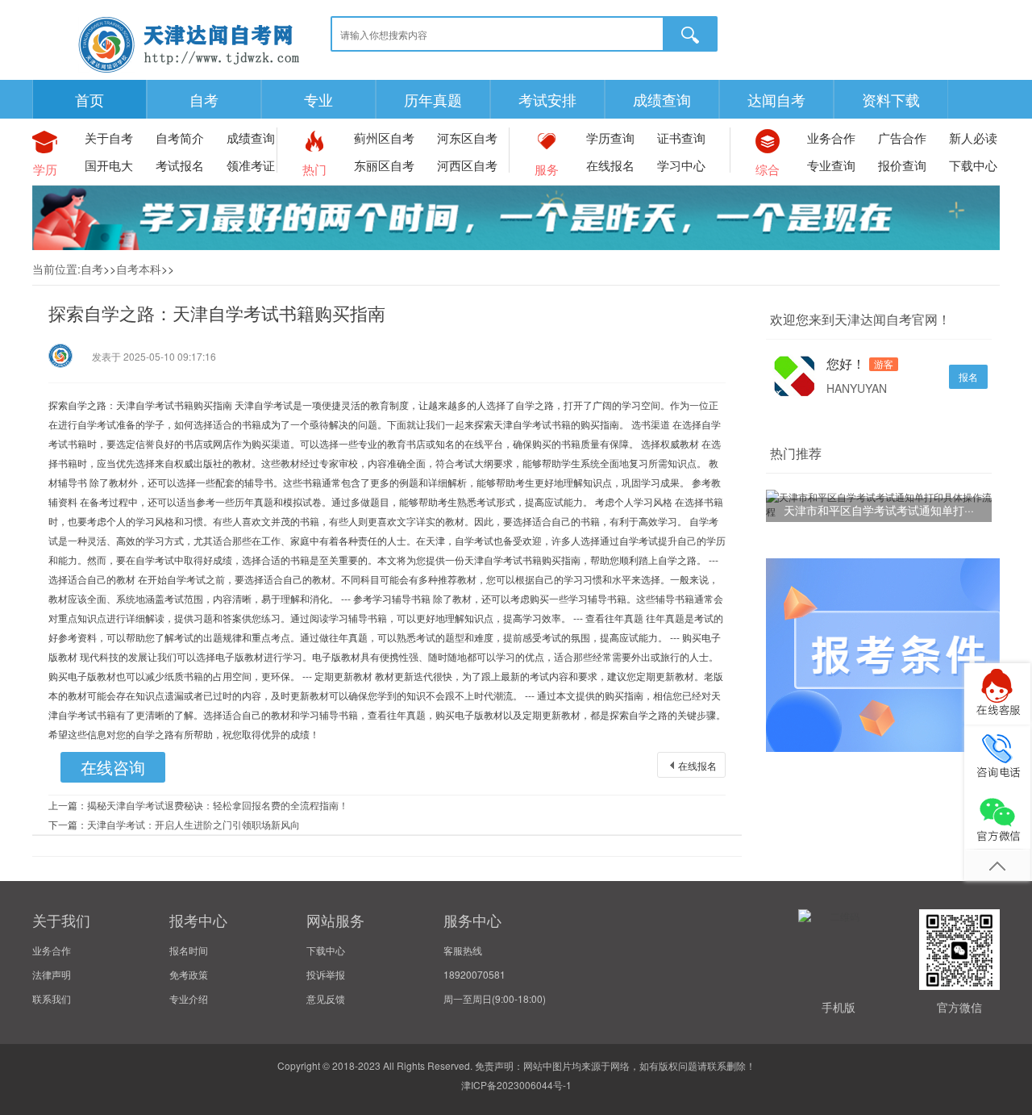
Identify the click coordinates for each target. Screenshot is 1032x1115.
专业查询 (831, 165)
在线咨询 (113, 767)
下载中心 (973, 165)
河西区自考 (467, 165)
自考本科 (138, 269)
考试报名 (180, 165)
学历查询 (610, 137)
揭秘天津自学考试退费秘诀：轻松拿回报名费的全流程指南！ (217, 805)
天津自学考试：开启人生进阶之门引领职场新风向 (193, 824)
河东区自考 (467, 137)
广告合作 (902, 137)
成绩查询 (662, 99)
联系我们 (51, 998)
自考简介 (180, 137)
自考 (203, 99)
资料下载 (891, 99)
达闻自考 (776, 99)
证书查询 (681, 137)
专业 (318, 99)
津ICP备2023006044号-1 (516, 1085)
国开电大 (109, 165)
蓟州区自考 (384, 137)
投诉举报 (325, 974)
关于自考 (109, 137)
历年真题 (433, 99)
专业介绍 (188, 998)
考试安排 (547, 99)
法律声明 (51, 974)
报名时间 (188, 950)
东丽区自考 (384, 165)
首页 (89, 99)
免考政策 (188, 974)
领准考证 (251, 165)
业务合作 (831, 137)
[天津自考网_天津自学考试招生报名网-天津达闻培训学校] (189, 72)
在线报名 (610, 165)
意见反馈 (325, 998)
